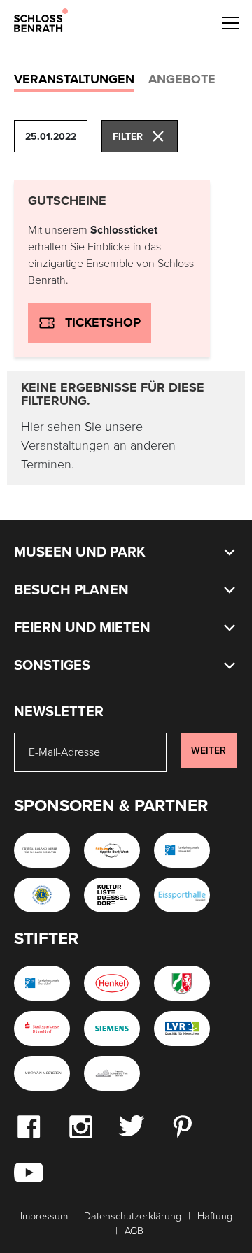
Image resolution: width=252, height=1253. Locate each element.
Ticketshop (103, 322)
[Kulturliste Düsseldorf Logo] (112, 895)
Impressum (44, 1216)
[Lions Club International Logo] (42, 895)
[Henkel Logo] (112, 983)
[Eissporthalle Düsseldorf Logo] (182, 895)
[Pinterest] (182, 1126)
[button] (229, 21)
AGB (134, 1231)
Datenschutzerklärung (132, 1216)
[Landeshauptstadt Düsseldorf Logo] (182, 850)
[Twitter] (131, 1125)
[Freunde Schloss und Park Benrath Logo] (112, 1073)
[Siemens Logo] (112, 1028)
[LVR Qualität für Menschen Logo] (182, 1028)
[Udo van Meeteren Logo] (42, 1073)
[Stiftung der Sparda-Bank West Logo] (112, 850)
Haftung (214, 1216)
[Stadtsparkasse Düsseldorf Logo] (42, 1028)
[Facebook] (28, 1126)
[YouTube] (28, 1172)
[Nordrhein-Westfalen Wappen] (182, 983)
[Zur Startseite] (41, 20)
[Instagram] (80, 1126)
